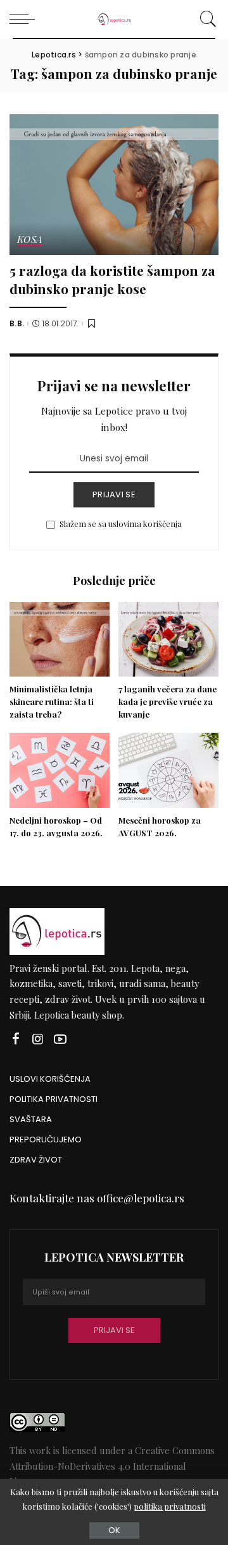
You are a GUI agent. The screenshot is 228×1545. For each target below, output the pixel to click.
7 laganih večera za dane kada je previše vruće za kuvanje (167, 701)
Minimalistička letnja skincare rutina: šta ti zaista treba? (52, 701)
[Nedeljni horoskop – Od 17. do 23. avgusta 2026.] (60, 770)
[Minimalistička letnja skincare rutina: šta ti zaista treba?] (60, 639)
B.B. (17, 324)
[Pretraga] (206, 19)
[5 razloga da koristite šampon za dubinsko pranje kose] (114, 184)
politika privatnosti (170, 1506)
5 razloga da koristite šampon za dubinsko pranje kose (112, 279)
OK (114, 1530)
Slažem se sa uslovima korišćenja (121, 523)
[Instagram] (38, 1039)
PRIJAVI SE (114, 494)
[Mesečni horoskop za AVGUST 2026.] (168, 770)
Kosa (29, 240)
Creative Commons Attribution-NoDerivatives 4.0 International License (112, 1466)
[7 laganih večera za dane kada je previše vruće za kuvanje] (168, 639)
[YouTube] (60, 1039)
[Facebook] (16, 1039)
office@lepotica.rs (140, 1198)
